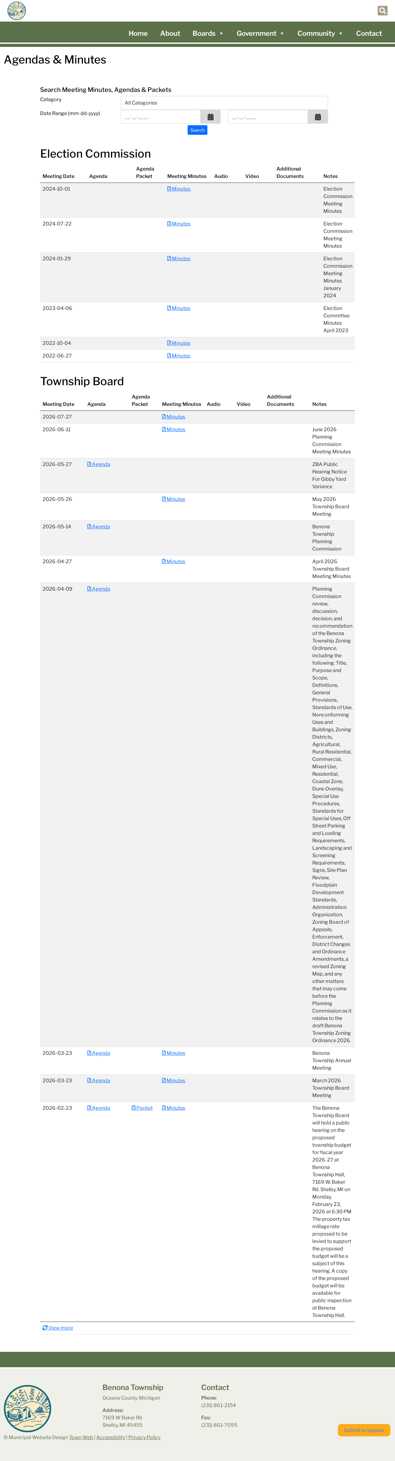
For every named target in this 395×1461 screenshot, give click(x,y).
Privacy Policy (144, 1437)
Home (138, 33)
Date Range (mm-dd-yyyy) (70, 113)
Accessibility (110, 1437)
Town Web (81, 1437)
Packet (144, 1108)
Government (256, 33)
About (170, 33)
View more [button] (60, 1328)
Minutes (180, 189)
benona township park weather (330, 1399)
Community (316, 33)
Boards (204, 33)
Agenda (100, 464)
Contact (369, 33)
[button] (211, 117)
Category (50, 99)
